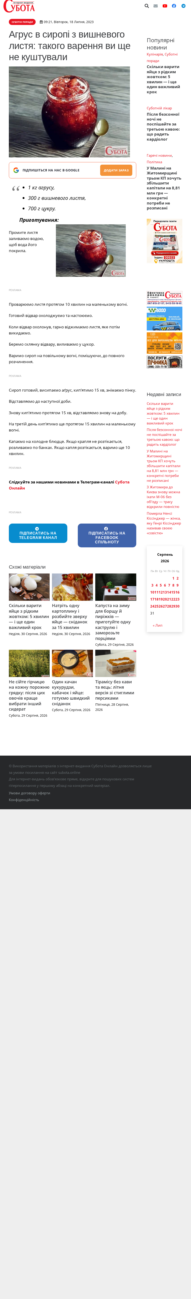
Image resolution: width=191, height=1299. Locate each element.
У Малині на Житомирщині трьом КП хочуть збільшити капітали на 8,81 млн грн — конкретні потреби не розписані (164, 188)
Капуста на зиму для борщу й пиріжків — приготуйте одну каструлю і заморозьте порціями (113, 622)
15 (173, 592)
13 (165, 592)
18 (156, 599)
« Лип (157, 625)
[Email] (155, 6)
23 (177, 599)
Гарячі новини (159, 155)
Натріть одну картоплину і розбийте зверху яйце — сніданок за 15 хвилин (69, 616)
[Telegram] (183, 6)
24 (152, 606)
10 (152, 592)
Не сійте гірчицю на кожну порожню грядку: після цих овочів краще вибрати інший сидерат (29, 695)
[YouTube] (165, 6)
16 (177, 592)
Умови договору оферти (29, 793)
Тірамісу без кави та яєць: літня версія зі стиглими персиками (114, 690)
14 (169, 592)
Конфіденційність (24, 799)
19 (161, 599)
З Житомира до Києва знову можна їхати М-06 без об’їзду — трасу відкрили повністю (163, 497)
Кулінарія (155, 54)
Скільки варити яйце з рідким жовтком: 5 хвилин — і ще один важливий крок (29, 616)
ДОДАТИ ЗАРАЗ (116, 170)
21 (169, 599)
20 (165, 599)
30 (177, 606)
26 (161, 606)
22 (173, 599)
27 (165, 606)
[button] (147, 6)
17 (152, 599)
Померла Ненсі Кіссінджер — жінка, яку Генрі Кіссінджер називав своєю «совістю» (164, 523)
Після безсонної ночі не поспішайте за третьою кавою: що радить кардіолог (163, 126)
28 (169, 606)
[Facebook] (174, 6)
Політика (154, 162)
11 (156, 592)
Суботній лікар (159, 108)
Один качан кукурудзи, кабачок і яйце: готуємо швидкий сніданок (71, 692)
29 (173, 606)
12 (161, 592)
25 (156, 606)
